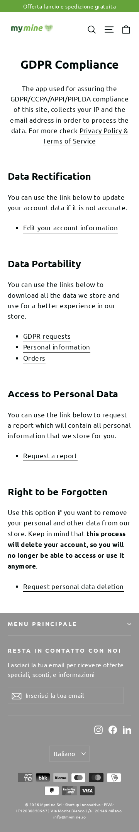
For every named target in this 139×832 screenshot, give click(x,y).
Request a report (50, 455)
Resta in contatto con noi (65, 650)
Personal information (56, 347)
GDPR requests (47, 336)
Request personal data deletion (73, 586)
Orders (34, 358)
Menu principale (42, 624)
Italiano (64, 753)
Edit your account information (70, 227)
